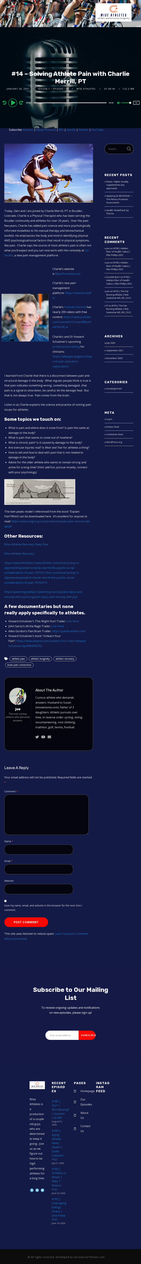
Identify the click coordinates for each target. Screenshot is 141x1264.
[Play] (13, 102)
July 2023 (110, 342)
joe (17, 709)
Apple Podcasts (46, 130)
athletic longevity (40, 658)
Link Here (72, 621)
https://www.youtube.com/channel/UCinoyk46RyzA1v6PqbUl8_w (72, 322)
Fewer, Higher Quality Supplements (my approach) (117, 185)
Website (9, 880)
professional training (66, 347)
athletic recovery (65, 658)
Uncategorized (114, 388)
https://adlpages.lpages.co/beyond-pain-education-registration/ (72, 361)
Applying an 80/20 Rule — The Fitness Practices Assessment (119, 199)
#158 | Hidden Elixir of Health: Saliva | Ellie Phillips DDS (118, 252)
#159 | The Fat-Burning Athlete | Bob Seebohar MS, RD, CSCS (118, 294)
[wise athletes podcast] (113, 13)
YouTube (97, 130)
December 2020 (114, 358)
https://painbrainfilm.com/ (68, 631)
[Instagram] (37, 1190)
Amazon (28, 130)
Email (8, 861)
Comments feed (114, 434)
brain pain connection (19, 664)
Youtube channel (75, 307)
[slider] (126, 105)
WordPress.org (114, 442)
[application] (70, 102)
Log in (109, 419)
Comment (11, 791)
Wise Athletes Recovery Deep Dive (26, 544)
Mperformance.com (67, 274)
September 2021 (114, 350)
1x (136, 103)
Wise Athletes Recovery (19, 553)
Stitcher (84, 130)
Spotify (71, 130)
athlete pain (18, 658)
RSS (61, 130)
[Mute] (119, 103)
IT (107, 305)
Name (8, 841)
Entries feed (112, 426)
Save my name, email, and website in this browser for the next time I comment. (43, 908)
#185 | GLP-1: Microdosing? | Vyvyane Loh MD (60, 1109)
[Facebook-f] (32, 1190)
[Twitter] (42, 1190)
